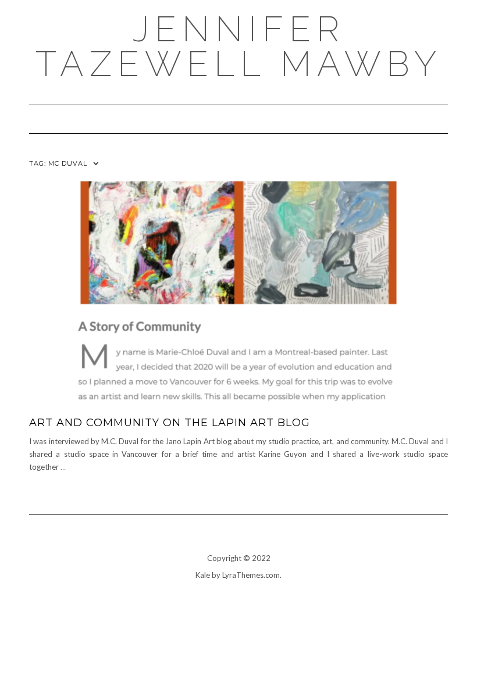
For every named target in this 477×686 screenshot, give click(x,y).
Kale (202, 575)
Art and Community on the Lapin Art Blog (169, 422)
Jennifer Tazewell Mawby (238, 46)
